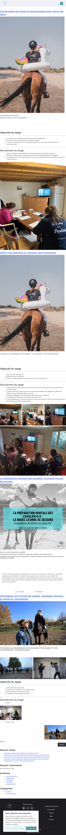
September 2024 (11, 776)
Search (2, 742)
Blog (51, 816)
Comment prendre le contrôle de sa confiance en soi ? (21, 753)
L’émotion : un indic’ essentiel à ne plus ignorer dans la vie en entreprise (26, 759)
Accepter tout (31, 828)
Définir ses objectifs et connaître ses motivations (28, 252)
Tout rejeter (20, 828)
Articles (8, 792)
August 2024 (10, 778)
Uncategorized (11, 793)
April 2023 (9, 782)
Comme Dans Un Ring (51, 806)
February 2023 (11, 784)
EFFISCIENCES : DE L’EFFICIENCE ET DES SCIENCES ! (19, 761)
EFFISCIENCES (39, 591)
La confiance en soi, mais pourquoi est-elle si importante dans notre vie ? (27, 755)
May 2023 (9, 780)
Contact (51, 819)
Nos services (51, 809)
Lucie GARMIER (20, 591)
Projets (51, 813)
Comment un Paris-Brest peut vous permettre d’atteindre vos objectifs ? (27, 757)
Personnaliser (10, 828)
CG (40, 829)
